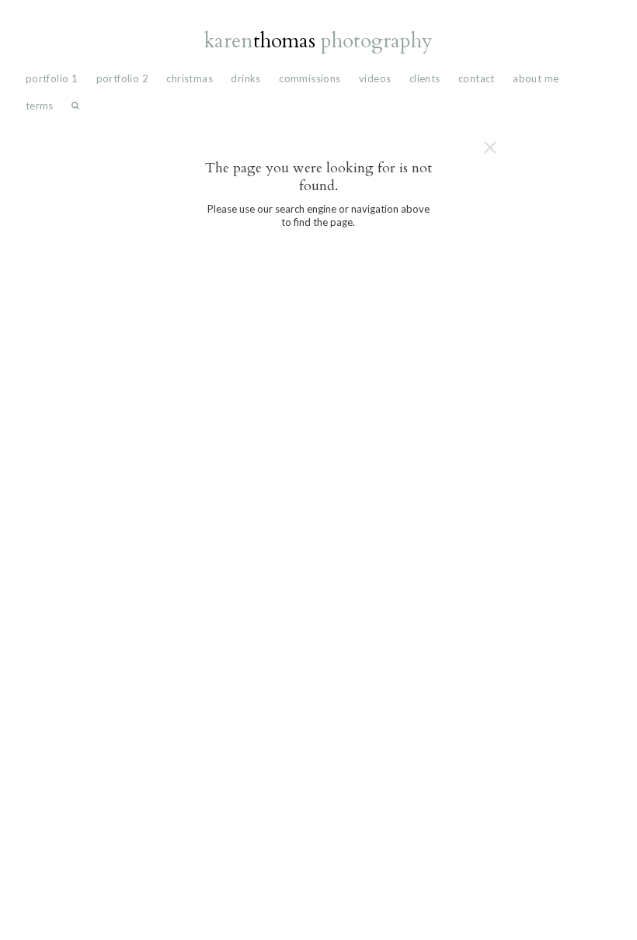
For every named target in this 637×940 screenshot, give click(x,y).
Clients (424, 78)
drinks (245, 78)
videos (375, 78)
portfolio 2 (122, 78)
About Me (536, 78)
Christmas (189, 78)
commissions (309, 78)
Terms (40, 105)
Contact (476, 78)
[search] (75, 109)
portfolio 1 (52, 78)
